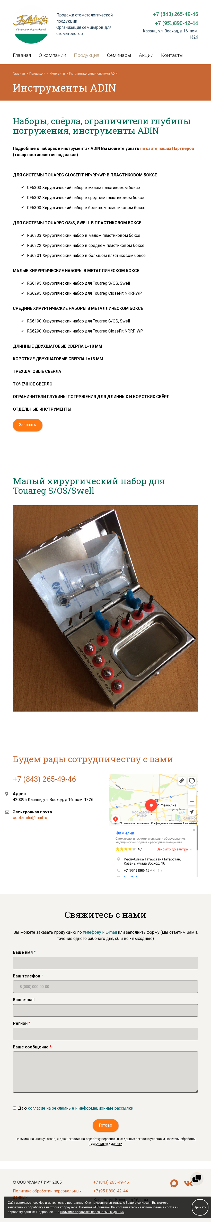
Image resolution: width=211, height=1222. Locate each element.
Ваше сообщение (31, 1047)
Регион (20, 1023)
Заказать (27, 424)
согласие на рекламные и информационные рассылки (80, 1108)
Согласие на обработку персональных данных (100, 1139)
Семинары (119, 55)
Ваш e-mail (23, 999)
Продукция (86, 55)
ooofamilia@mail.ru (30, 817)
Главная (22, 55)
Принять (200, 1207)
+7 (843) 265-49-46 (175, 14)
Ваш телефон (26, 976)
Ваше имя (23, 952)
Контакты (172, 55)
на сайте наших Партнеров (167, 148)
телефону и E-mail (99, 932)
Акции (146, 55)
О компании (52, 55)
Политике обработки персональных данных (92, 1212)
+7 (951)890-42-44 (176, 23)
